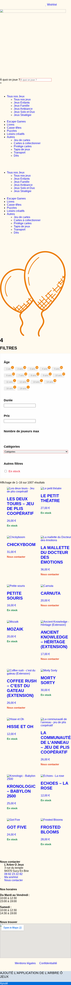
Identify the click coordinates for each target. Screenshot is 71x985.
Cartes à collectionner (27, 143)
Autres (11, 137)
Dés (16, 155)
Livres (10, 124)
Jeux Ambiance (23, 108)
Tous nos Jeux (15, 96)
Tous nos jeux (22, 99)
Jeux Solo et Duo (24, 111)
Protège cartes (23, 146)
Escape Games (16, 121)
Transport (19, 152)
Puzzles (12, 130)
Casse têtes (14, 127)
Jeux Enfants (22, 102)
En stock (14, 471)
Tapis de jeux (22, 149)
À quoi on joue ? (10, 79)
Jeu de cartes (22, 140)
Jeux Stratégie (22, 115)
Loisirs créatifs (15, 133)
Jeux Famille (21, 105)
